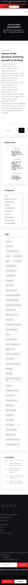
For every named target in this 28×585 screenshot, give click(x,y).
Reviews (7, 205)
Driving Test (9, 285)
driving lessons (10, 271)
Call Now (20, 581)
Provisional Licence (11, 400)
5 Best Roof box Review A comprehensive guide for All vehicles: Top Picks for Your (17, 165)
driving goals (17, 261)
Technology (8, 211)
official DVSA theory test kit (13, 380)
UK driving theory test (12, 444)
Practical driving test (12, 390)
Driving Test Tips (11, 310)
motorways (9, 373)
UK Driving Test (9, 217)
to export (7, 214)
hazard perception (11, 339)
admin (11, 463)
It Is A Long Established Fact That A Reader (16, 177)
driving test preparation (13, 295)
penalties (9, 386)
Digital (8, 261)
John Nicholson (6, 50)
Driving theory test (12, 315)
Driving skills (9, 280)
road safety (9, 415)
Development (17, 256)
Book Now (16, 2)
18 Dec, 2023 (17, 173)
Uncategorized (9, 220)
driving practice (10, 275)
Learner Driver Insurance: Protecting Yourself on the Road (12, 57)
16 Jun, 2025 (17, 148)
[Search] (21, 130)
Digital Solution (9, 202)
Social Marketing (10, 208)
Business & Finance (11, 199)
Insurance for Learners (12, 354)
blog (6, 196)
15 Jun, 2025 (17, 159)
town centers (10, 425)
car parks (9, 241)
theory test (9, 420)
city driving (9, 246)
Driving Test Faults (11, 290)
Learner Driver (10, 359)
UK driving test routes (12, 439)
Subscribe (22, 565)
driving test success (12, 300)
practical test (10, 395)
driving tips (9, 320)
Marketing (9, 369)
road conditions (11, 410)
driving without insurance (13, 324)
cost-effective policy (12, 251)
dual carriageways (11, 329)
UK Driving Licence (11, 430)
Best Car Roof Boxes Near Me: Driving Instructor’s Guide (17, 153)
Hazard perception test (13, 344)
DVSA (7, 334)
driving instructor (11, 266)
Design (8, 256)
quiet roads (9, 405)
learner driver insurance (13, 364)
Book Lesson (7, 581)
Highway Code (10, 349)
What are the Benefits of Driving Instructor (15, 470)
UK (18, 425)
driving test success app (13, 305)
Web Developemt (10, 223)
